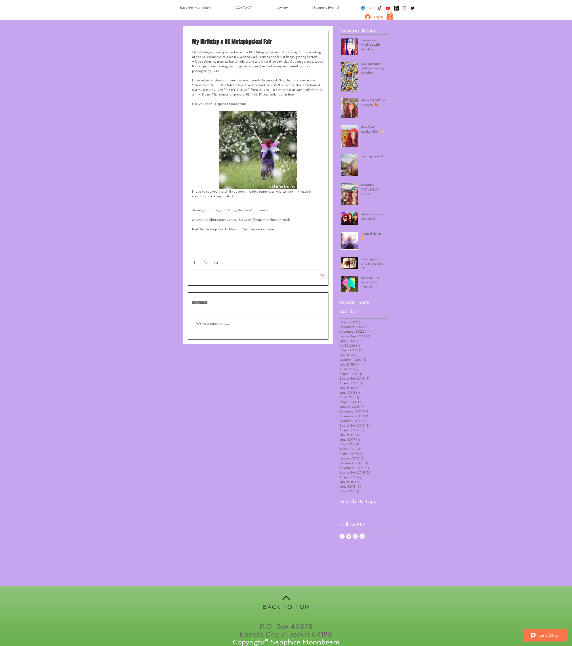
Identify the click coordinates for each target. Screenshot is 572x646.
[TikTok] (379, 8)
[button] (390, 15)
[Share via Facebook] (194, 262)
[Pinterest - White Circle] (362, 536)
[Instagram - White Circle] (355, 536)
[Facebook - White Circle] (342, 536)
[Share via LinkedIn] (216, 262)
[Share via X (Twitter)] (205, 262)
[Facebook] (363, 8)
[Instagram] (404, 8)
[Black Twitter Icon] (412, 8)
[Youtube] (387, 8)
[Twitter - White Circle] (348, 536)
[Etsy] (371, 8)
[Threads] (396, 8)
